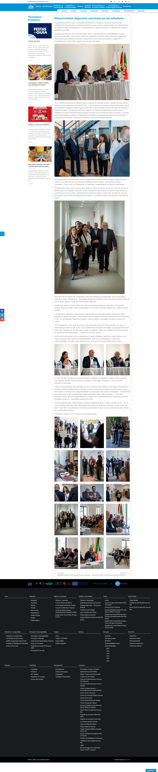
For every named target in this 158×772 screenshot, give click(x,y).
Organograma (35, 613)
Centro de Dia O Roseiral (112, 607)
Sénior (80, 6)
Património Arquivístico (136, 643)
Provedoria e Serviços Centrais (89, 669)
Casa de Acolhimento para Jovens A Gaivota (91, 685)
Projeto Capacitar (61, 643)
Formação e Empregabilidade (38, 632)
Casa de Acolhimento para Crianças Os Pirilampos (91, 680)
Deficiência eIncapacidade (98, 6)
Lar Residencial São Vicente (14, 638)
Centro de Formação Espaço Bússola (42, 641)
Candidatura (59, 674)
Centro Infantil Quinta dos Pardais (66, 605)
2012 (107, 661)
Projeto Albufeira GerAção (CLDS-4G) (91, 617)
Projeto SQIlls (60, 641)
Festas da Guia (34, 41)
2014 (107, 656)
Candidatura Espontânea (63, 676)
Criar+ (57, 636)
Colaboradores (35, 620)
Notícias (64, 11)
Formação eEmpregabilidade (114, 6)
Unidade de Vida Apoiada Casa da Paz (140, 604)
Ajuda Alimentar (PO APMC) (88, 671)
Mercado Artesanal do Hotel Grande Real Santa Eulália (39, 165)
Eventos (74, 11)
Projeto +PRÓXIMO (61, 638)
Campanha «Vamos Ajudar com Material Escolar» (38, 84)
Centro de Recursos (12, 646)
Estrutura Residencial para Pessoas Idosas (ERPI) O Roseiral (115, 611)
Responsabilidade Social (112, 643)
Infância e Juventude (60, 596)
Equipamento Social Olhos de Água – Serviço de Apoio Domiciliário (116, 622)
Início (38, 6)
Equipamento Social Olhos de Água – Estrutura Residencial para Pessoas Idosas (116, 616)
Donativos (34, 671)
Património (94, 11)
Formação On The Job (37, 650)
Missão (33, 605)
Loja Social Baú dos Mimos (88, 612)
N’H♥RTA (108, 641)
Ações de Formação (37, 643)
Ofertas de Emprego (62, 671)
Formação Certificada (37, 638)
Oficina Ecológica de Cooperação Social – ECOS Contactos (90, 749)
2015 (107, 653)
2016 (107, 651)
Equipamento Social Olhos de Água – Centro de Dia (116, 626)
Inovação (83, 11)
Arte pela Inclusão (110, 638)
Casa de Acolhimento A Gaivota (65, 608)
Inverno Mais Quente (37, 679)
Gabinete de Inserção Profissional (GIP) (41, 647)
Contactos (141, 11)
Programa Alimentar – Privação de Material (90, 606)
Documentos (34, 610)
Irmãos (33, 618)
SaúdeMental (88, 6)
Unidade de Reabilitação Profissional (17, 643)
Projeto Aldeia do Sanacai (87, 615)
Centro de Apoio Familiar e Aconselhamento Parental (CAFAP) (66, 611)
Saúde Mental (132, 596)
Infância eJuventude (58, 6)
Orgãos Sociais (35, 615)
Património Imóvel (135, 638)
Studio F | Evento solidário (38, 125)
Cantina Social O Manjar (87, 610)
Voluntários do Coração (38, 676)
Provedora (34, 603)
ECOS (82, 620)
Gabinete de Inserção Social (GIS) (90, 603)
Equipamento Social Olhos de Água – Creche (67, 616)
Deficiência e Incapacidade (13, 632)
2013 (107, 658)
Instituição (47, 6)
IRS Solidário (35, 674)
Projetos (127, 6)
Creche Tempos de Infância (64, 603)
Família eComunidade (70, 6)
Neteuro (127, 759)
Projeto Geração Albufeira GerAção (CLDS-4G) (90, 730)
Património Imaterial (135, 646)
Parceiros (105, 11)
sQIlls (82, 745)
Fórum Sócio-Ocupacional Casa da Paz (140, 608)
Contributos (116, 11)
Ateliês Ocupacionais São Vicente (16, 641)
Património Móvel (135, 641)
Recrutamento (129, 11)
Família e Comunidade (85, 596)
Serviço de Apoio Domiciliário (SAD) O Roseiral (115, 604)
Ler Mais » (30, 60)
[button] (128, 1)
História (33, 608)
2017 (107, 648)
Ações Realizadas (110, 646)
